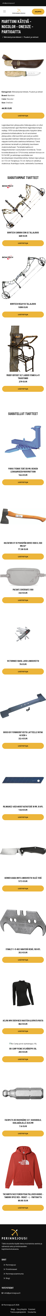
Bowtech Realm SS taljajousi (23, 303)
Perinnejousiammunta (15, 1274)
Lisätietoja (23, 116)
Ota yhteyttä (22, 1309)
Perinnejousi (11, 1265)
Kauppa (38, 12)
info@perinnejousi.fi (8, 3)
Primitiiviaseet (11, 1269)
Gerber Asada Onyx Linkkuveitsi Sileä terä (23, 877)
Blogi (8, 1278)
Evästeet (31, 1309)
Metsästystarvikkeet (13, 37)
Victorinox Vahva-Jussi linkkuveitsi (23, 661)
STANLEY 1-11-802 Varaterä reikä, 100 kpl (23, 949)
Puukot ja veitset (31, 37)
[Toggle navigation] (4, 11)
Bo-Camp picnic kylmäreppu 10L (23, 1048)
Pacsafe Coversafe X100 (23, 589)
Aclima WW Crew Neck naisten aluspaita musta (23, 1020)
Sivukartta (32, 1312)
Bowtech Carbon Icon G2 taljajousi (23, 232)
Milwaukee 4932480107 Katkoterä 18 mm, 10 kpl (23, 806)
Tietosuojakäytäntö (18, 1312)
